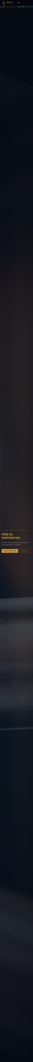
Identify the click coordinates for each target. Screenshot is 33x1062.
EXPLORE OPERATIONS (10, 550)
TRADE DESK (25, 551)
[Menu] (18, 3)
